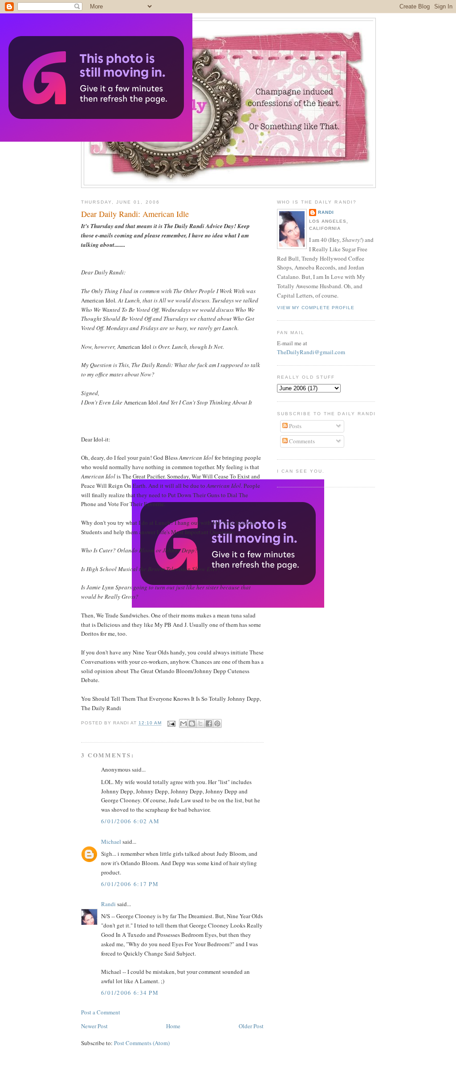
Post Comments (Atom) (142, 1043)
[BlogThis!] (191, 723)
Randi (108, 904)
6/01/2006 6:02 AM (130, 821)
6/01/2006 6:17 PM (130, 884)
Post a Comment (100, 1012)
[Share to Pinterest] (217, 723)
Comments (301, 441)
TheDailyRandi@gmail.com (311, 352)
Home (173, 1026)
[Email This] (183, 723)
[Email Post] (171, 723)
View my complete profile (315, 307)
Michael (111, 842)
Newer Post (94, 1026)
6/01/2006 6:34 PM (130, 993)
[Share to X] (200, 723)
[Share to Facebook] (208, 723)
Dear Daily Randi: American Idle (135, 213)
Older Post (251, 1026)
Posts (294, 426)
